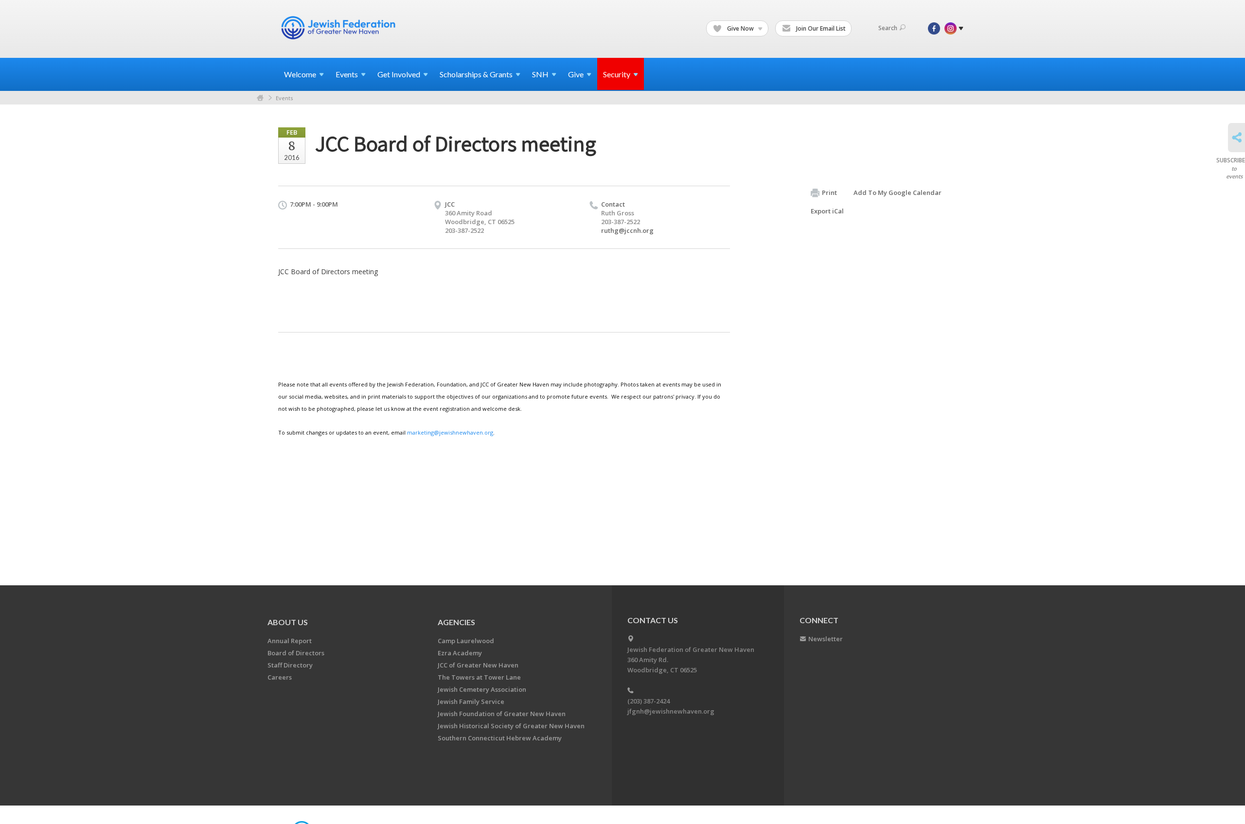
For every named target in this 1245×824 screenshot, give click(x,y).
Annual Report (289, 640)
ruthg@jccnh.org (627, 230)
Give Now (740, 28)
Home (260, 98)
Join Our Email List (820, 28)
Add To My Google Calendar (898, 192)
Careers (279, 677)
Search (887, 28)
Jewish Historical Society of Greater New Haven (511, 725)
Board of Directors (295, 653)
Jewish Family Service (471, 701)
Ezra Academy (460, 653)
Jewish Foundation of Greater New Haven (502, 713)
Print (829, 192)
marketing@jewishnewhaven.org (450, 432)
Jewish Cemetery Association (482, 689)
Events (284, 98)
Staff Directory (290, 665)
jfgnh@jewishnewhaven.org (670, 711)
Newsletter (825, 638)
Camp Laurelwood (466, 640)
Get (398, 74)
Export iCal (827, 211)
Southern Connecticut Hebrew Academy (500, 738)
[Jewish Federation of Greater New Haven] (339, 28)
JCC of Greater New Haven (478, 665)
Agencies (456, 622)
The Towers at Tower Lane (479, 677)
